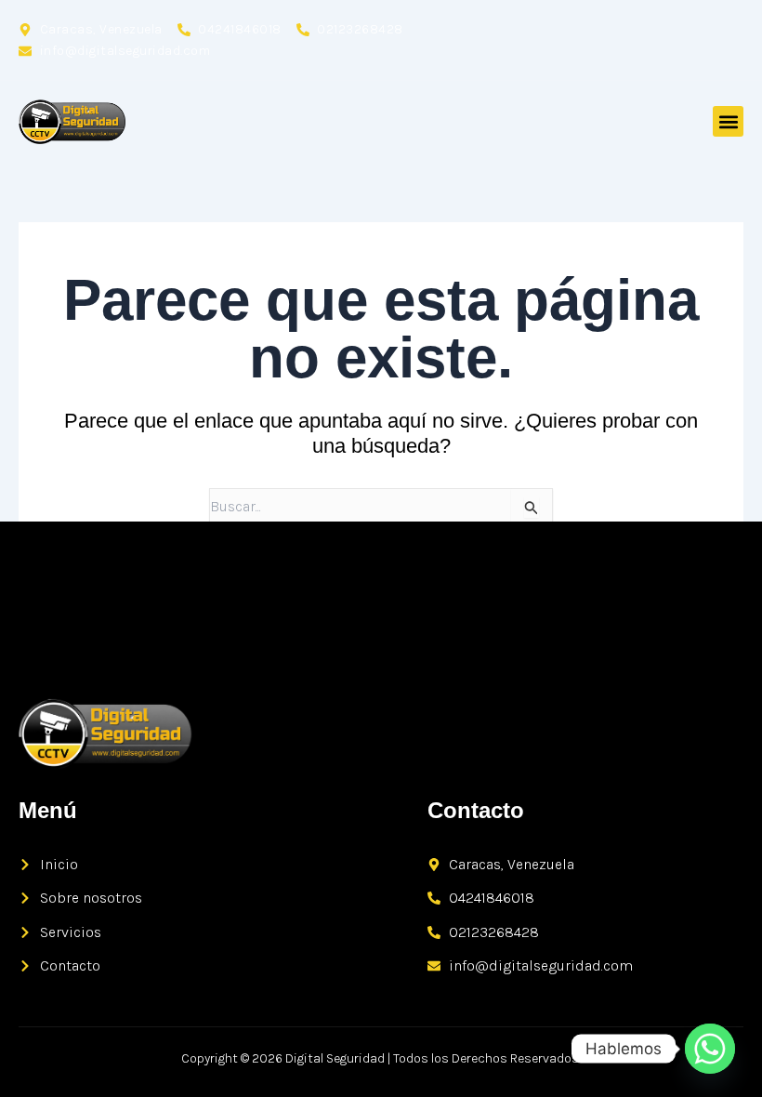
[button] (728, 121)
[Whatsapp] (710, 1049)
